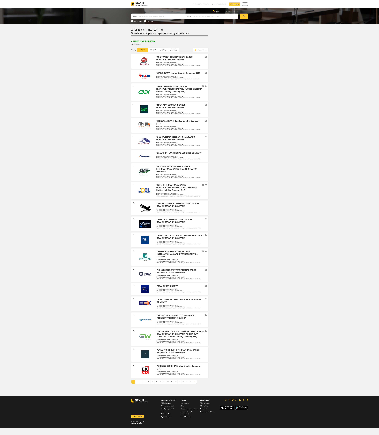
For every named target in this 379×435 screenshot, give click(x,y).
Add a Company (234, 4)
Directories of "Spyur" (168, 400)
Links (182, 406)
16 (191, 381)
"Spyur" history (205, 403)
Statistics (183, 400)
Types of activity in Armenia (219, 4)
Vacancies (203, 409)
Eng (244, 4)
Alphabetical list (166, 417)
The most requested (167, 406)
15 (187, 381)
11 (171, 381)
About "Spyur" (205, 400)
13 (179, 381)
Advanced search (231, 11)
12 (175, 381)
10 (167, 381)
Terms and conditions (207, 412)
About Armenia (186, 417)
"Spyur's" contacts (137, 416)
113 (217, 11)
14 (183, 381)
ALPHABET (153, 50)
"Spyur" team (204, 406)
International (185, 403)
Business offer (165, 414)
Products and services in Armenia (200, 4)
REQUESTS (173, 50)
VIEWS (163, 50)
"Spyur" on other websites (189, 409)
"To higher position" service (167, 410)
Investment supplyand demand (187, 413)
